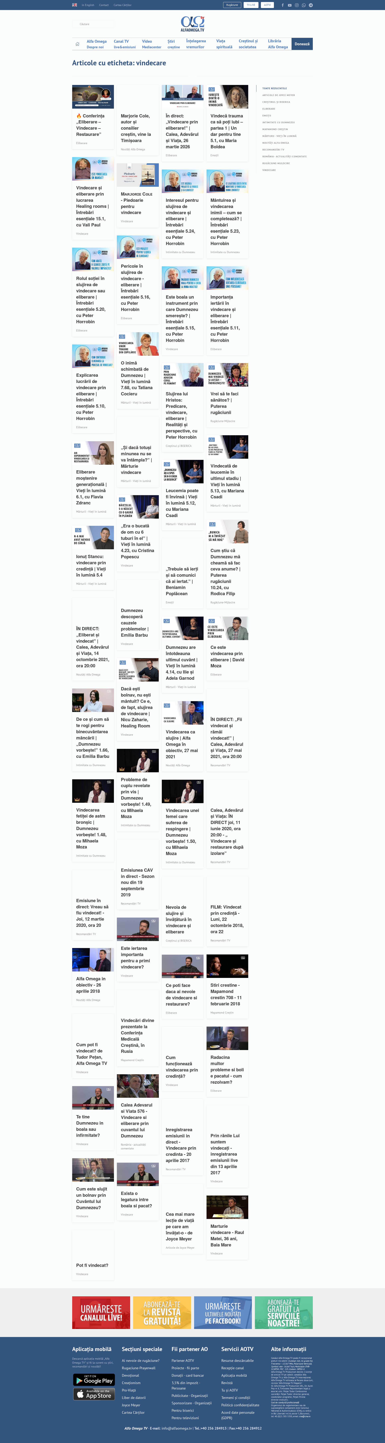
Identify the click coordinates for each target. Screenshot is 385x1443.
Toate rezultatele (274, 88)
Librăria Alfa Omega (278, 43)
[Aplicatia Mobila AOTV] (94, 1394)
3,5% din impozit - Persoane (186, 1385)
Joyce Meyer (131, 1405)
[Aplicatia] (94, 1379)
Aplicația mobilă (234, 1375)
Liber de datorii (134, 1397)
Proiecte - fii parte (185, 1368)
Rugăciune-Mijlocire (276, 163)
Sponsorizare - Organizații (192, 1403)
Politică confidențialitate (240, 1405)
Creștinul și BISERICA (276, 101)
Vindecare (269, 170)
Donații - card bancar (188, 1375)
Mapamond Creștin (275, 129)
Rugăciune (232, 5)
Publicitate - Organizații (190, 1395)
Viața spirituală (224, 43)
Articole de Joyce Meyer (278, 95)
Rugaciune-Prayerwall (138, 1368)
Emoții (266, 115)
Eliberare (268, 108)
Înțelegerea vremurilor (196, 43)
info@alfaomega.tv (177, 1428)
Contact (104, 5)
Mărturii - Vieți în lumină (279, 135)
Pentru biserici (183, 1410)
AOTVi (267, 5)
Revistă (227, 1382)
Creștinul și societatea (248, 43)
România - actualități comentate (284, 156)
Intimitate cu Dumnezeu (278, 122)
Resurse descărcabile (237, 1360)
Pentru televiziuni (185, 1418)
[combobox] (93, 24)
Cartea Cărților (123, 5)
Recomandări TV (273, 149)
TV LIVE (251, 5)
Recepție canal (232, 1368)
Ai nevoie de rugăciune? (140, 1360)
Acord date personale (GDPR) (237, 1415)
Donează (302, 43)
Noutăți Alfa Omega (275, 142)
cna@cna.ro (304, 1416)
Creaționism (131, 1382)
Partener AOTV (183, 1360)
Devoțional (130, 1375)
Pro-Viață (129, 1390)
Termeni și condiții (235, 1397)
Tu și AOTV (229, 1390)
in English (88, 5)
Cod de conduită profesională (285, 1402)
